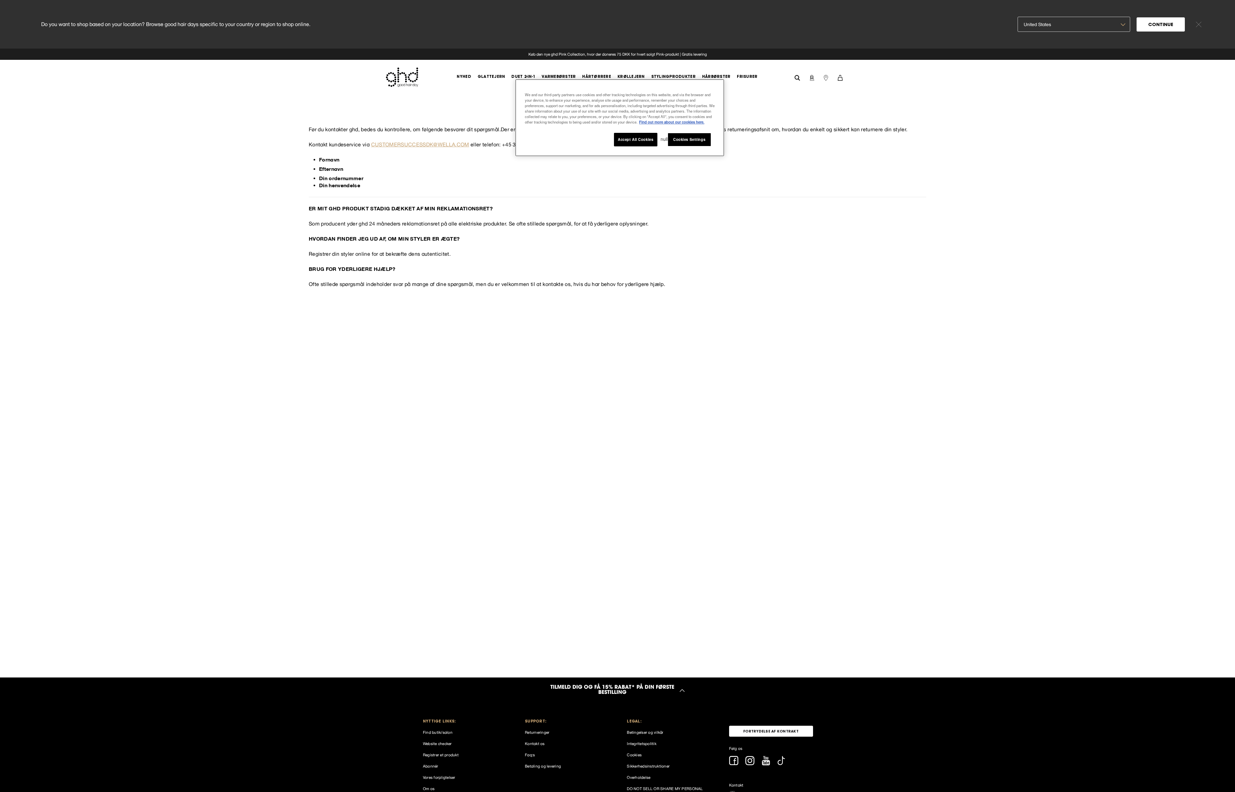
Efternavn (331, 169)
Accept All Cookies (635, 139)
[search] (797, 77)
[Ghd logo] (402, 77)
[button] (465, 721)
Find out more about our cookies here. (671, 122)
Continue (1160, 25)
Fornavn (329, 159)
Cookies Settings (689, 139)
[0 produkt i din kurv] (840, 77)
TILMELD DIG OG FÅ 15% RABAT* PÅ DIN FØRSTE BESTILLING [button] (612, 690)
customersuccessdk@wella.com (420, 144)
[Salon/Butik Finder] (826, 77)
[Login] (812, 77)
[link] (617, 54)
